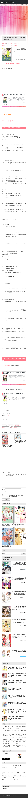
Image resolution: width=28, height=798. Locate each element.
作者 (11, 45)
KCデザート (4, 43)
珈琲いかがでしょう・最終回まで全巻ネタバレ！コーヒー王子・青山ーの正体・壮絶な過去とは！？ (19, 621)
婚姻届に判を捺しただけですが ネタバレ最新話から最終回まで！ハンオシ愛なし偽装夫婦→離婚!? (19, 593)
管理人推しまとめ (7, 782)
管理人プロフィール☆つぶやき (10, 779)
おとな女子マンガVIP (9, 796)
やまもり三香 (17, 43)
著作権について (6, 788)
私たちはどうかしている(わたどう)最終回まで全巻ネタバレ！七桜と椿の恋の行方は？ (19, 636)
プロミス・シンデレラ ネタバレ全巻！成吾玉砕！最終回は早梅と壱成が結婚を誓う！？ (19, 608)
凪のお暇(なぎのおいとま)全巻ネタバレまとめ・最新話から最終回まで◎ (19, 652)
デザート (7, 415)
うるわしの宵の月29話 (6, 365)
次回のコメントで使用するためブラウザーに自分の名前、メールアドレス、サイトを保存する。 (14, 496)
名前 (3, 489)
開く (9, 114)
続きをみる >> (23, 569)
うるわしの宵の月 (10, 43)
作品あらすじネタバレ (5, 45)
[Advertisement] (14, 20)
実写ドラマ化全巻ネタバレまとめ (10, 775)
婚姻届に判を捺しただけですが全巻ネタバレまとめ (14, 772)
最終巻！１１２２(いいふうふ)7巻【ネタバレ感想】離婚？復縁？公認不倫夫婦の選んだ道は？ (19, 578)
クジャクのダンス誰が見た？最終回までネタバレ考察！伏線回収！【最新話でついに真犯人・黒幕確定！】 (19, 564)
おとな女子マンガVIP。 (8, 2)
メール (4, 491)
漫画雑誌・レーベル (17, 45)
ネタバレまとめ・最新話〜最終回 (11, 765)
